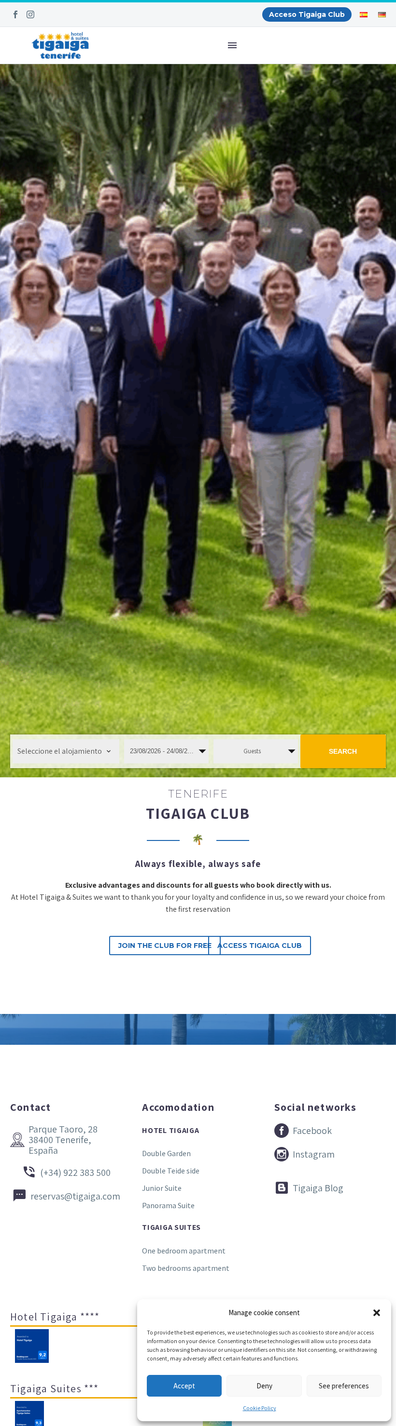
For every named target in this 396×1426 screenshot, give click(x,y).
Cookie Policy (259, 1408)
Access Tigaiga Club (259, 945)
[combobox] (66, 751)
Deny (264, 1385)
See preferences (344, 1385)
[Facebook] (15, 14)
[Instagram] (30, 14)
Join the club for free (165, 945)
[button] (377, 1313)
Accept (184, 1385)
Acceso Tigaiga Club (307, 14)
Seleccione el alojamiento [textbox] (59, 751)
